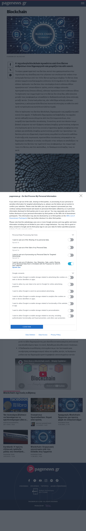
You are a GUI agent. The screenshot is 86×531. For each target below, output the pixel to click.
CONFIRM (27, 327)
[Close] (82, 196)
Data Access (43, 335)
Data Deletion (30, 335)
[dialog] (43, 265)
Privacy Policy (56, 335)
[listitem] (43, 235)
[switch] (71, 239)
